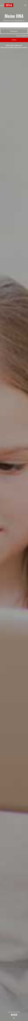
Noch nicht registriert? (14, 45)
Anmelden (14, 40)
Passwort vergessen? (22, 36)
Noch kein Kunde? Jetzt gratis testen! (14, 47)
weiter (14, 1015)
